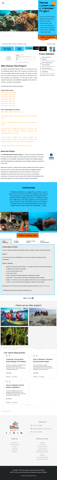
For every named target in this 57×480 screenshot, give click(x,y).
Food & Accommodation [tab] (44, 241)
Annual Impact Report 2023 (8, 96)
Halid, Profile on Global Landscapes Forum (12, 112)
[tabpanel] (28, 270)
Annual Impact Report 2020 (8, 103)
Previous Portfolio (5, 411)
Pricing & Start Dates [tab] (30, 241)
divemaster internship (43, 286)
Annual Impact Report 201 (8, 105)
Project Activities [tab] (16, 241)
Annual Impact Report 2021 (8, 101)
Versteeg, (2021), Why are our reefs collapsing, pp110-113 (16, 145)
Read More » (9, 373)
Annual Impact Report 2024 (8, 94)
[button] (19, 21)
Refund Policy (32, 475)
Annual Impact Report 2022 (8, 99)
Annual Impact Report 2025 (8, 92)
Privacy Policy (25, 475)
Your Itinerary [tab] (5, 241)
